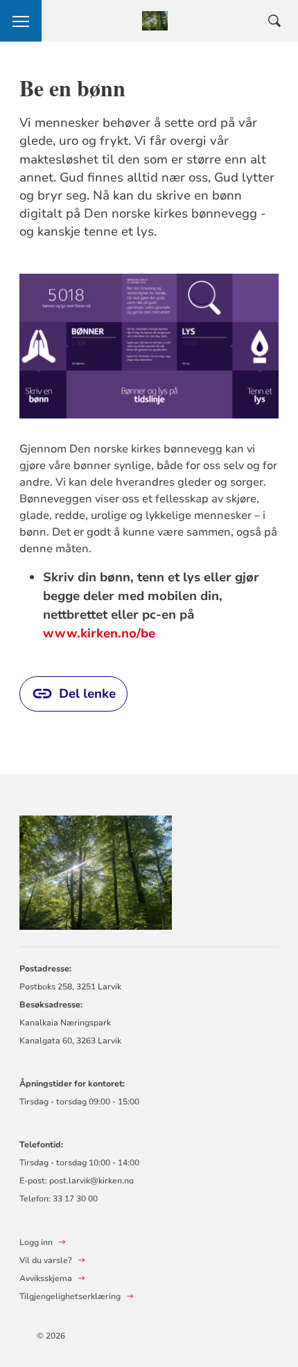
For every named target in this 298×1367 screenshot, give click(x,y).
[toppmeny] (21, 21)
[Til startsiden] (95, 870)
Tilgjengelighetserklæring (70, 1296)
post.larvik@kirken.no (91, 1180)
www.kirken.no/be (99, 633)
